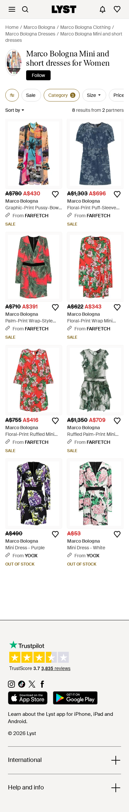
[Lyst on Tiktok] (21, 686)
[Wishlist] (117, 9)
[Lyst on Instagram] (11, 686)
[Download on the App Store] (28, 699)
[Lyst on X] (31, 686)
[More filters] (12, 95)
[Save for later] (55, 194)
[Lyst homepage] (64, 9)
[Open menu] (12, 9)
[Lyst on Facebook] (42, 686)
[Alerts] (102, 9)
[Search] (25, 9)
